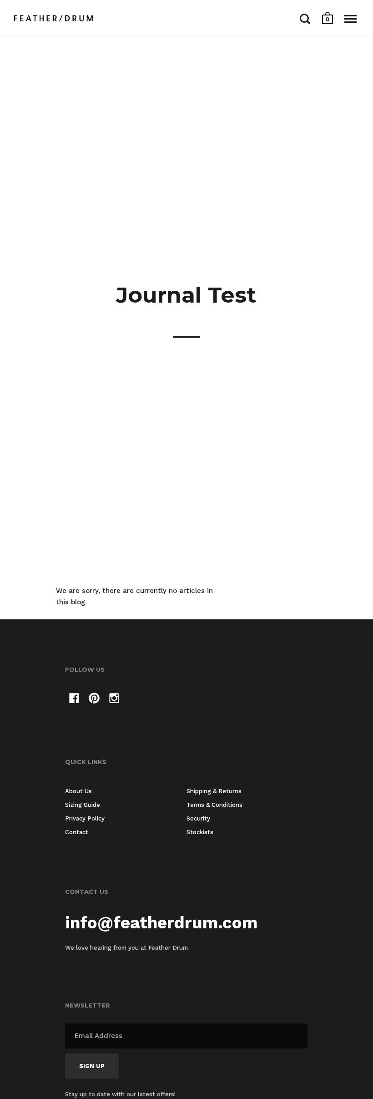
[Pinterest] (94, 699)
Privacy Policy (85, 818)
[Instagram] (114, 699)
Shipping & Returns (214, 791)
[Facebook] (74, 699)
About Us (78, 791)
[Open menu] (350, 19)
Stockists (199, 832)
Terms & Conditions (214, 804)
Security (198, 818)
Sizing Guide (82, 804)
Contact (76, 832)
